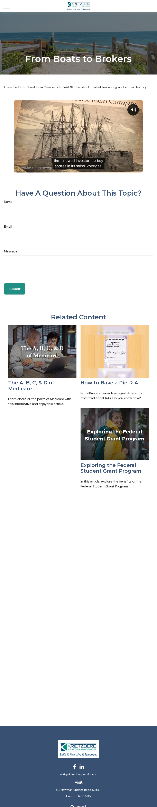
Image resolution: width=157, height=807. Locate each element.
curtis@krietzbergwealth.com (78, 774)
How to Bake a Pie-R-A (109, 383)
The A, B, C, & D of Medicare (31, 386)
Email (8, 226)
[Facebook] (74, 767)
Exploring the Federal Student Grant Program (111, 468)
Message (10, 251)
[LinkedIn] (81, 767)
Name (8, 201)
